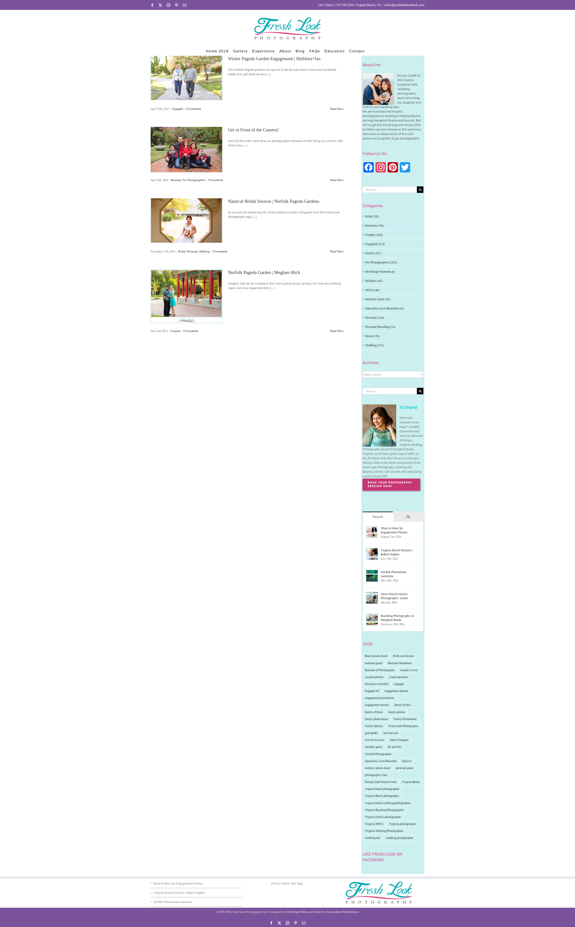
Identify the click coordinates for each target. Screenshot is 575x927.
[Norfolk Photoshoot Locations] (372, 572)
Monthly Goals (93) (377, 299)
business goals (373, 663)
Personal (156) (374, 318)
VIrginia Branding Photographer (384, 810)
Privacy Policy (280, 883)
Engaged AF (372, 691)
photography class (376, 775)
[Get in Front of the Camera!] (186, 149)
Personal (192, 251)
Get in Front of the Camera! (253, 129)
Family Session (374, 726)
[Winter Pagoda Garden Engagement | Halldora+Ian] (186, 78)
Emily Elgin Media (297, 912)
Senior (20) (372, 336)
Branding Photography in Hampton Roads (397, 618)
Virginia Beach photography (382, 795)
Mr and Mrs (394, 746)
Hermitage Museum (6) (380, 271)
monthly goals (373, 746)
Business (176, 180)
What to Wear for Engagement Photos (394, 530)
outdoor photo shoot (377, 768)
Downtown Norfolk (376, 684)
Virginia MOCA (374, 823)
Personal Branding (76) (380, 327)
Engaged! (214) (375, 244)
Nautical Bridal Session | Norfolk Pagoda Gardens (273, 201)
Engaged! (177, 108)
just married (390, 733)
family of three (374, 712)
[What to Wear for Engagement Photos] (372, 528)
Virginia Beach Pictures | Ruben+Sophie (397, 552)
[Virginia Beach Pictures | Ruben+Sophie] (372, 550)
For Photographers (194, 180)
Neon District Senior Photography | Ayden (394, 596)
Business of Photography (380, 670)
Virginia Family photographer (383, 817)
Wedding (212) (374, 345)
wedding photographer (400, 837)
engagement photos (396, 691)
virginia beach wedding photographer (388, 803)
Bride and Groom (403, 656)
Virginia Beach (411, 782)
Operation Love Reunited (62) (384, 308)
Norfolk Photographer (378, 754)
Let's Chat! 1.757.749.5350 (335, 5)
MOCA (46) (372, 290)
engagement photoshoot (379, 698)
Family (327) (373, 253)
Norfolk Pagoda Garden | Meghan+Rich (264, 272)
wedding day (372, 837)
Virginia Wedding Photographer (384, 830)
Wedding (204, 251)
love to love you (374, 740)
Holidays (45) (373, 281)
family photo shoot (376, 719)
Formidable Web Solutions (343, 912)
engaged (399, 684)
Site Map (297, 883)
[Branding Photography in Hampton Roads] (372, 616)
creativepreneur (398, 677)
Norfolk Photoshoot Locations (394, 574)
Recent (378, 517)
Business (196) (374, 225)
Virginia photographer (402, 823)
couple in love (409, 670)
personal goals (404, 768)
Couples (175, 331)
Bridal (182, 251)
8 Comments (219, 251)
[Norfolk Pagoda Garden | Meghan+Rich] (186, 296)
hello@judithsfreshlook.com (405, 5)
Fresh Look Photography (403, 726)
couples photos (374, 677)
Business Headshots (399, 663)
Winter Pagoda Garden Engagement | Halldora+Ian (274, 58)
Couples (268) (374, 235)
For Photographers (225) (381, 262)
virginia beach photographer (382, 788)
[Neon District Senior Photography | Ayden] (372, 594)
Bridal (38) (372, 216)
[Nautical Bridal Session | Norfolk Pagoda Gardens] (186, 221)
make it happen (399, 740)
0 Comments (193, 108)
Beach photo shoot (376, 656)
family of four (402, 704)
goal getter (371, 733)
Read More (336, 108)
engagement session (377, 704)
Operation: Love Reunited (380, 761)
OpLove (406, 761)
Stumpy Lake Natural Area (380, 782)
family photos (396, 712)
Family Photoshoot (405, 719)
